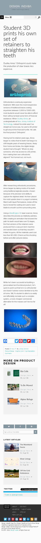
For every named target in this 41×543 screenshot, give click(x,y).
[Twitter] (16, 341)
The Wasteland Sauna (26, 445)
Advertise (15, 509)
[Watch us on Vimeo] (24, 519)
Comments (8, 353)
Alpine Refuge (26, 399)
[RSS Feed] (32, 519)
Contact (23, 506)
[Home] (20, 6)
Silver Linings (25, 458)
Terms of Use (17, 515)
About (14, 506)
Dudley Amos (22, 119)
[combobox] (30, 17)
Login (14, 512)
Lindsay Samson (23, 349)
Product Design (9, 351)
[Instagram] (16, 519)
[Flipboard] (29, 341)
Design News (26, 375)
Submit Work (26, 509)
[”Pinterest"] (31, 426)
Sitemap (23, 512)
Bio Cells (24, 371)
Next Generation (30, 351)
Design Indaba (14, 530)
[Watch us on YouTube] (20, 519)
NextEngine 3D (16, 213)
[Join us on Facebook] (20, 426)
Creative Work (19, 351)
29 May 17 (12, 349)
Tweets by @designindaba (14, 494)
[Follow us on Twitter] (8, 426)
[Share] (33, 341)
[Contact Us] (35, 519)
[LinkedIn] (25, 341)
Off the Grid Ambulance (25, 471)
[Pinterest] (21, 341)
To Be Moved (26, 385)
